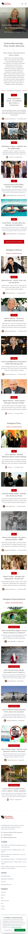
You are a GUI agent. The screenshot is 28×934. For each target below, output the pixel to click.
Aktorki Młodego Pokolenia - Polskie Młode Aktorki (14, 859)
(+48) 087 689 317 (7, 835)
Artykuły (4, 842)
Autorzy (4, 873)
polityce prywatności (16, 927)
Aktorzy (14, 277)
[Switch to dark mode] (22, 3)
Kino (2, 903)
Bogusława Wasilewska (7, 879)
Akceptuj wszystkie (20, 930)
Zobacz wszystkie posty (14, 253)
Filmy (14, 21)
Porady (3, 909)
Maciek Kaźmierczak (6, 884)
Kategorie (4, 889)
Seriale (3, 906)
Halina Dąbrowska (5, 876)
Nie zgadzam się (8, 930)
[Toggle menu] (25, 3)
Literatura (3, 892)
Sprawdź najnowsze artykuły (14, 242)
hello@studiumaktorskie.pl (9, 837)
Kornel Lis (3, 881)
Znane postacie (14, 627)
